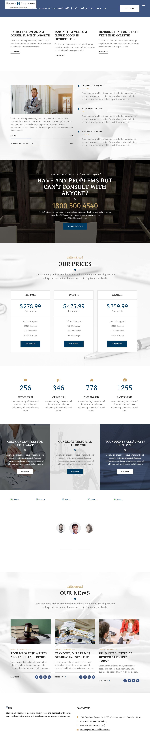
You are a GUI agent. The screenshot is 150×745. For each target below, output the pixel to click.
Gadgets (13, 649)
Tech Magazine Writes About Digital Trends (29, 655)
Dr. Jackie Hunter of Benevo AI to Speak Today (115, 657)
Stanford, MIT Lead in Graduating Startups (72, 655)
